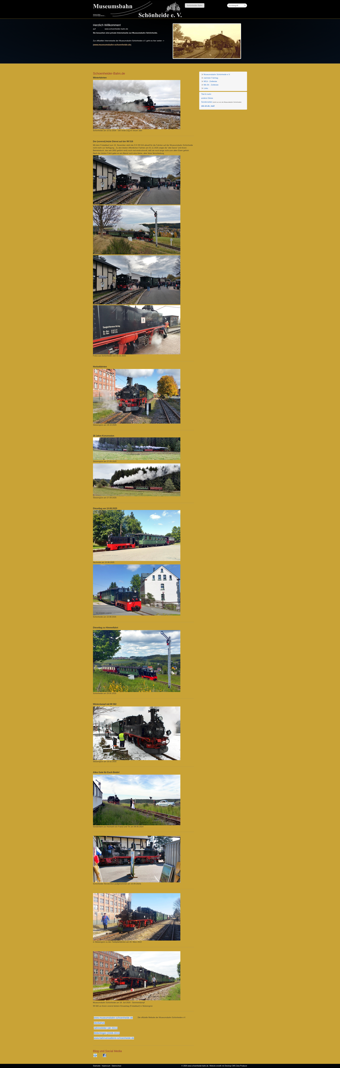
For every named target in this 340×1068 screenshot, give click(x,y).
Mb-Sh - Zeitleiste (210, 85)
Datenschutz (116, 1066)
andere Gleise (207, 98)
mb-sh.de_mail (207, 106)
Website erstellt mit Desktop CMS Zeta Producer (228, 1066)
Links (205, 88)
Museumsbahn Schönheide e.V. (216, 74)
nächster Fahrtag (210, 78)
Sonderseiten (206, 102)
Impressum (106, 1066)
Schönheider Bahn (194, 5)
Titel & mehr (206, 94)
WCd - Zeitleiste (210, 81)
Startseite (96, 1066)
